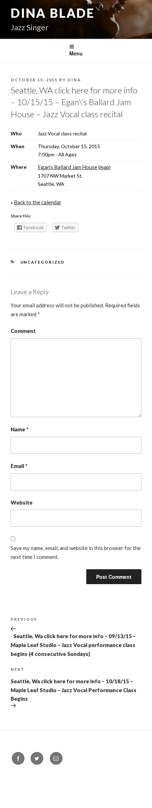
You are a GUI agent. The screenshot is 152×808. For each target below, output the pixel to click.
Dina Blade (53, 12)
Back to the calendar (38, 202)
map (104, 167)
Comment (23, 331)
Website (22, 502)
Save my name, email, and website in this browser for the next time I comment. (76, 552)
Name (19, 429)
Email (19, 466)
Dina (74, 79)
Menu (76, 53)
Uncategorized (43, 262)
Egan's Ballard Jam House (67, 167)
